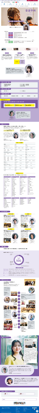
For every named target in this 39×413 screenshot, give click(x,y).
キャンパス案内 (23, 399)
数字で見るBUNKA (25, 408)
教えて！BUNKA (25, 407)
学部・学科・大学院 (18, 408)
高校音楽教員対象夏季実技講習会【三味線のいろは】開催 (20, 32)
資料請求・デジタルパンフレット (27, 409)
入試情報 (17, 409)
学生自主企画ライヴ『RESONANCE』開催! (19, 42)
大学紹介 (17, 407)
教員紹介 (4, 399)
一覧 (33, 31)
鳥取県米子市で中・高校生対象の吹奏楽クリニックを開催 (20, 37)
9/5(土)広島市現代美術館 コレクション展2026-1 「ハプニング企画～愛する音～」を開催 (23, 41)
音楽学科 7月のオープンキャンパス (18, 36)
